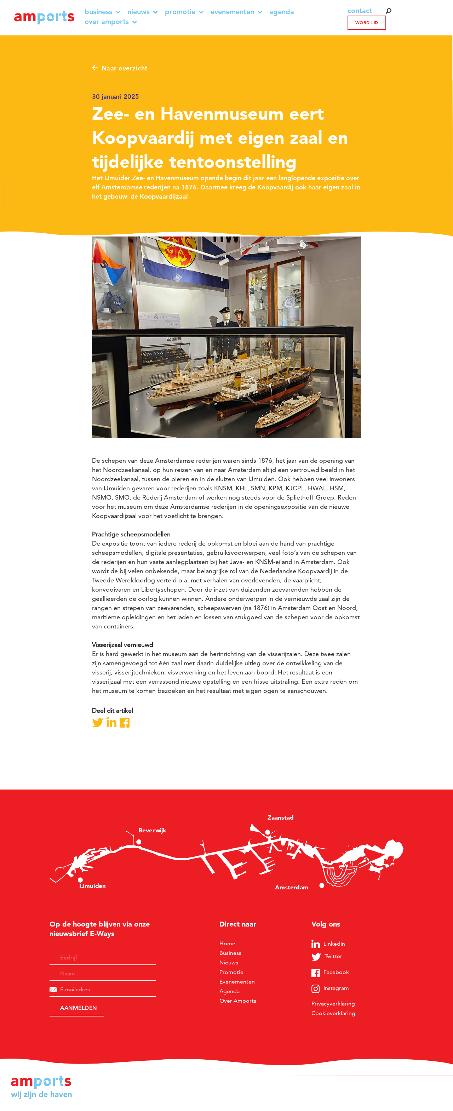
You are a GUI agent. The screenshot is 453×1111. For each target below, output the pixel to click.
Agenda (281, 12)
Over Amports (107, 22)
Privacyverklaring (333, 1003)
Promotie (180, 12)
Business (98, 12)
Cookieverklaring (333, 1013)
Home (227, 943)
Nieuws (138, 12)
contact (360, 10)
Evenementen (232, 12)
